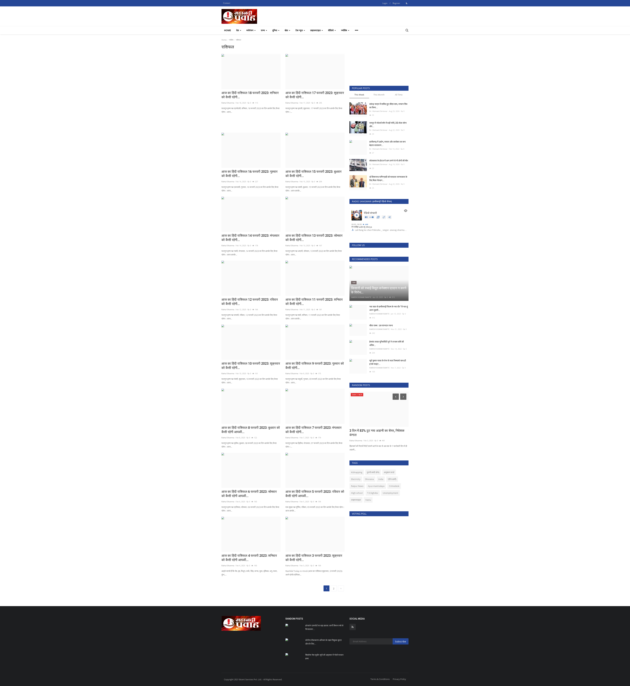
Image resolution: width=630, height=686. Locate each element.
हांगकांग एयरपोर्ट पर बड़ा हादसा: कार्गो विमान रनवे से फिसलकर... (324, 627)
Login (384, 3)
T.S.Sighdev (372, 492)
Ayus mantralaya (376, 486)
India (380, 479)
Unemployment (390, 492)
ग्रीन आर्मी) (392, 479)
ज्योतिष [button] (344, 30)
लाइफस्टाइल (356, 499)
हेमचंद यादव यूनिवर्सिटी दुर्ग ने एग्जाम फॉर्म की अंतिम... (386, 343)
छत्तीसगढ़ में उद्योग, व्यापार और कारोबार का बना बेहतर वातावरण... (387, 143)
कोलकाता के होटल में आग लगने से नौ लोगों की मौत (388, 160)
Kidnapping (356, 472)
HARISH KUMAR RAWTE (361, 297)
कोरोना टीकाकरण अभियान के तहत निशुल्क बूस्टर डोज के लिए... (323, 642)
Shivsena (369, 479)
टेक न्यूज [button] (299, 30)
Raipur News (357, 486)
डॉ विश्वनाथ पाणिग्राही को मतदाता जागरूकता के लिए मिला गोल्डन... (388, 179)
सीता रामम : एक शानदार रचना (381, 325)
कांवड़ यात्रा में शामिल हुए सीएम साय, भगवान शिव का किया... (388, 106)
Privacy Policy (399, 679)
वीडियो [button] (331, 30)
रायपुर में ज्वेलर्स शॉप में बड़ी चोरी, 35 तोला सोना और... (388, 125)
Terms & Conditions (380, 679)
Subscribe (400, 641)
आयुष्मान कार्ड (389, 472)
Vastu (368, 499)
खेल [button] (287, 30)
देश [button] (238, 30)
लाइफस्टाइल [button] (315, 30)
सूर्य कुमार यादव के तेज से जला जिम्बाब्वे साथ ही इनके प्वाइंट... (387, 362)
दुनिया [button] (275, 30)
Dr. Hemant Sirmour (378, 111)
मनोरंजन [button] (250, 30)
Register (396, 3)
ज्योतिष (231, 40)
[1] (407, 3)
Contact (226, 3)
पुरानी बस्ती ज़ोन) (373, 472)
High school (357, 492)
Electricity (355, 479)
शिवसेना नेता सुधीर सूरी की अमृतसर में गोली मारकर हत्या (324, 657)
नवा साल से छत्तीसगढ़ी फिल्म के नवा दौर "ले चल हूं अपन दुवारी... (388, 308)
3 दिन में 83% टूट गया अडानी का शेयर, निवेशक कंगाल (376, 433)
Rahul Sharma (355, 440)
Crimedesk (394, 486)
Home (227, 30)
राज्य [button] (263, 30)
